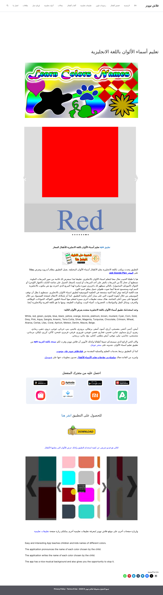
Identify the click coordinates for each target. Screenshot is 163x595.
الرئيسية (127, 5)
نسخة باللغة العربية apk (45, 341)
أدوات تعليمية (48, 5)
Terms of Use (72, 589)
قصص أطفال (115, 5)
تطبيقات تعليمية (85, 5)
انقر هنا (66, 415)
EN (135, 5)
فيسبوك (48, 357)
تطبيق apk (105, 247)
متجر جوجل (96, 345)
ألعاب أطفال (71, 5)
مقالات (60, 5)
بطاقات (25, 5)
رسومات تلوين (101, 5)
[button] (25, 179)
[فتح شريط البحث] (7, 5)
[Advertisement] (81, 27)
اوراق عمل (36, 5)
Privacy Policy (59, 589)
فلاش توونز (152, 5)
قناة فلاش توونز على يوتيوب (70, 351)
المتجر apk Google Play (121, 273)
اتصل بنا (15, 5)
